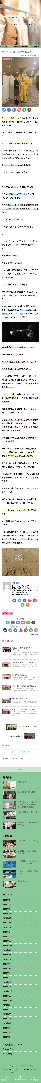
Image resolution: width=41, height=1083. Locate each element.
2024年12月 (8, 991)
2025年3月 (7, 978)
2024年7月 (7, 1014)
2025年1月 (7, 987)
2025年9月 (7, 950)
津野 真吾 (16, 583)
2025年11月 (8, 941)
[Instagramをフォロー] (30, 600)
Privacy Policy (9, 1049)
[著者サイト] (14, 600)
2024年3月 (7, 1032)
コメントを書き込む (20, 752)
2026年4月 (7, 918)
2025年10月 (8, 946)
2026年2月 (7, 927)
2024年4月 (7, 1028)
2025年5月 (7, 968)
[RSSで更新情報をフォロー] (28, 605)
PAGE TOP (21, 770)
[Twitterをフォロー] (19, 600)
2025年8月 (7, 955)
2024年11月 (8, 996)
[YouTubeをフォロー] (35, 600)
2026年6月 (7, 909)
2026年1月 (7, 932)
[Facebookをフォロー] (25, 600)
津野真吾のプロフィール (13, 1045)
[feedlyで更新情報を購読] (23, 605)
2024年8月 (7, 1010)
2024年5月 (7, 1023)
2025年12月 (8, 937)
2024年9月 (7, 1005)
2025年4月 (7, 973)
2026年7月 (7, 904)
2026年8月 (7, 900)
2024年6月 (7, 1019)
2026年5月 (7, 914)
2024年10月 (8, 1000)
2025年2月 (7, 982)
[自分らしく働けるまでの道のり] (14, 110)
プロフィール (8, 613)
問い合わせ (7, 1054)
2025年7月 (7, 959)
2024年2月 (7, 1037)
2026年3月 (7, 923)
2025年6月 (7, 964)
